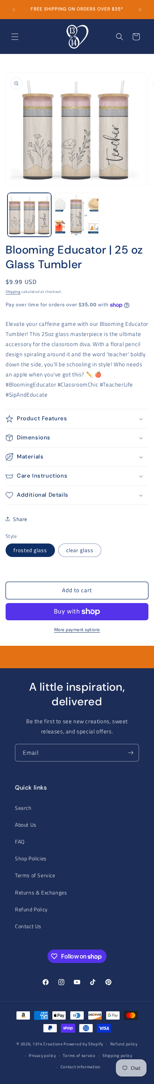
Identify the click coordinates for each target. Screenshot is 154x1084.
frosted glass (30, 550)
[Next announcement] (140, 9)
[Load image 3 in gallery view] (77, 215)
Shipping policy (117, 1056)
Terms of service (79, 1056)
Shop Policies (31, 858)
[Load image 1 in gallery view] (29, 215)
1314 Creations (48, 1044)
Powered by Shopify (83, 1044)
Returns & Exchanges (41, 892)
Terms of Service (35, 875)
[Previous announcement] (14, 9)
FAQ (20, 841)
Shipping (13, 291)
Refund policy (124, 1044)
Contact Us (28, 926)
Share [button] (20, 519)
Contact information (81, 1067)
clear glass (79, 550)
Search (23, 808)
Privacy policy (42, 1056)
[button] (15, 36)
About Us (26, 825)
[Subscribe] (130, 752)
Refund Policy (31, 909)
